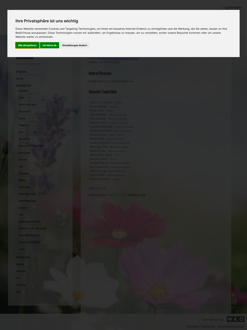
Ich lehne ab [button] (49, 45)
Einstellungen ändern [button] (75, 45)
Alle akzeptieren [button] (27, 45)
